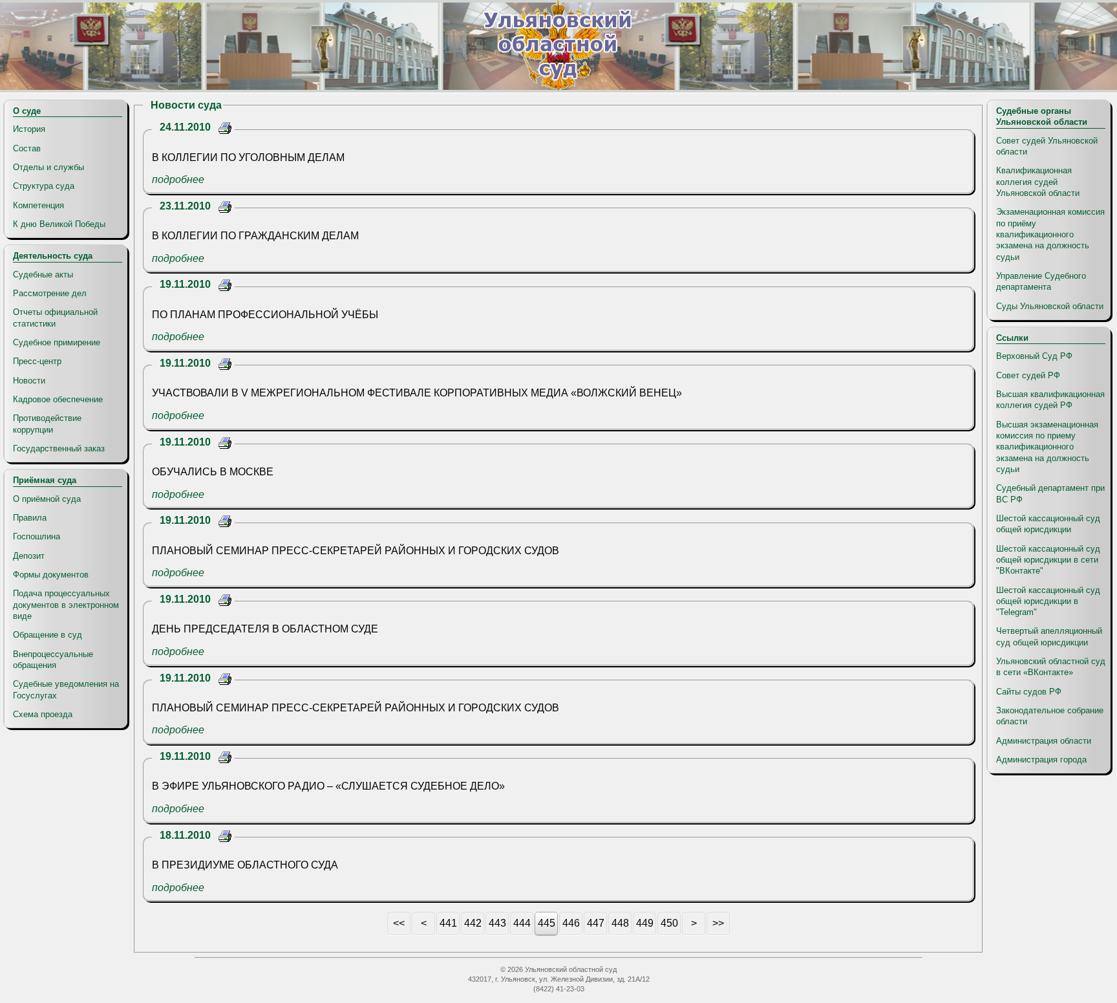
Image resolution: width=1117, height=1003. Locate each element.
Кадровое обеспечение (58, 399)
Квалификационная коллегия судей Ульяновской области (1038, 182)
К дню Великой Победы (59, 224)
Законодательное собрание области (1049, 716)
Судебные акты (43, 274)
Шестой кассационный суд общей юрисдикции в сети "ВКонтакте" (1048, 560)
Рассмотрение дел (50, 293)
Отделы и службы (48, 167)
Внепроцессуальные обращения (53, 659)
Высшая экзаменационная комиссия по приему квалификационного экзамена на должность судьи (1047, 447)
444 (522, 923)
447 (595, 923)
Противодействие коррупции (47, 423)
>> (718, 923)
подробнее (178, 179)
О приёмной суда (47, 499)
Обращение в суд (47, 635)
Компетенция (38, 205)
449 (645, 923)
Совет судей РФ (1028, 375)
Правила (30, 518)
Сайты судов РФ (1028, 691)
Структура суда (43, 186)
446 (571, 923)
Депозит (29, 556)
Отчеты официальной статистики (55, 317)
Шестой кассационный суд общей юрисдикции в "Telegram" (1048, 601)
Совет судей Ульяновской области (1047, 146)
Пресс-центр (37, 361)
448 (620, 923)
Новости (29, 380)
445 (546, 923)
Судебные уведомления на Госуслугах (66, 689)
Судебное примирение (56, 342)
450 (669, 923)
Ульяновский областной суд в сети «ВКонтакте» (1050, 666)
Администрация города (1041, 759)
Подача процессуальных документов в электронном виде (66, 604)
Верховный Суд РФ (1034, 356)
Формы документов (51, 574)
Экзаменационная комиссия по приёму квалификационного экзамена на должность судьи (1050, 234)
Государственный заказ (59, 448)
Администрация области (1043, 741)
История (29, 129)
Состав (27, 148)
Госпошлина (36, 536)
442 (473, 923)
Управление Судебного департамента (1041, 281)
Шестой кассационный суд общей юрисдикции (1048, 523)
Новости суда (186, 105)
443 (497, 923)
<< (399, 923)
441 (448, 923)
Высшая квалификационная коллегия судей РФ (1050, 399)
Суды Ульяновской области (1049, 306)
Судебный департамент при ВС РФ (1050, 493)
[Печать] (225, 130)
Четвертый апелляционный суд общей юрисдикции (1049, 636)
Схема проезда (42, 714)
